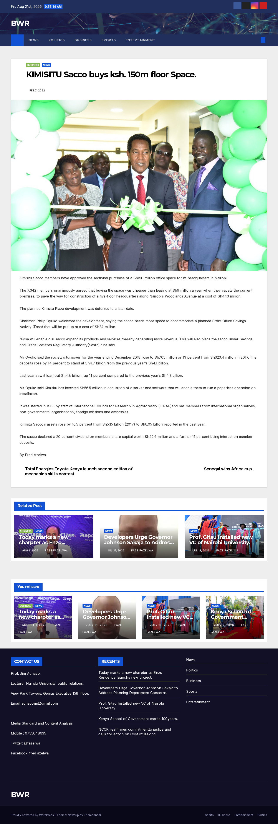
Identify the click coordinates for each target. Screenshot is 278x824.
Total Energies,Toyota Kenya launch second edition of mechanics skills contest (79, 471)
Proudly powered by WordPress (33, 815)
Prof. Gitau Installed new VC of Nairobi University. (220, 540)
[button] (256, 40)
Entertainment (141, 40)
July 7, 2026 (224, 625)
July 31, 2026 (97, 625)
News (33, 40)
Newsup (73, 815)
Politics (56, 40)
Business (83, 40)
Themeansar (92, 815)
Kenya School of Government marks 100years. (231, 617)
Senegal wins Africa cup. (228, 468)
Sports (108, 40)
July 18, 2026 (161, 625)
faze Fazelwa (56, 550)
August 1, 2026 (35, 625)
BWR (20, 23)
